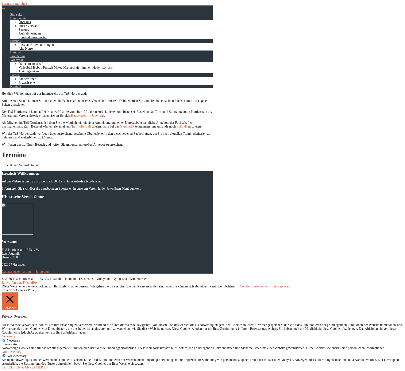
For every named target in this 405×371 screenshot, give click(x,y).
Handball (16, 52)
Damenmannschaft (31, 63)
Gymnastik (127, 126)
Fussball (15, 41)
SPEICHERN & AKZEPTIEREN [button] (25, 367)
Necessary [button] (8, 336)
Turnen (15, 75)
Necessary (13, 340)
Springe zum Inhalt (14, 3)
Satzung (24, 29)
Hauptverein (18, 18)
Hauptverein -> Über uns (87, 115)
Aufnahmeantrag (30, 33)
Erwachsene (27, 82)
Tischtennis (17, 56)
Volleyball (17, 60)
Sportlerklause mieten (33, 37)
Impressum (43, 271)
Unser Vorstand (29, 26)
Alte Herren (26, 48)
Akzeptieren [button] (282, 286)
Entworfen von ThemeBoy (20, 282)
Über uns (25, 22)
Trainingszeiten (29, 71)
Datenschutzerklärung (16, 271)
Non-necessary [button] (12, 352)
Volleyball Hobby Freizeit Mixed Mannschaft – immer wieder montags (66, 67)
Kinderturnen (27, 79)
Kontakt (15, 86)
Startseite (16, 14)
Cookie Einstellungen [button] (254, 286)
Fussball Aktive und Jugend (37, 45)
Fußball (182, 126)
